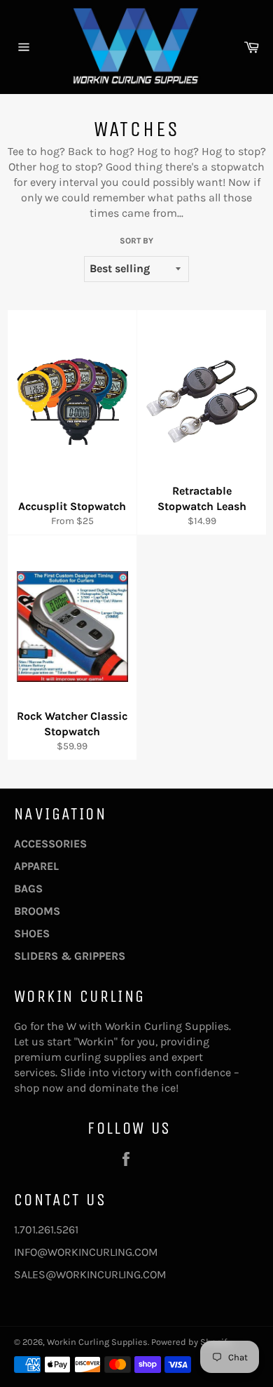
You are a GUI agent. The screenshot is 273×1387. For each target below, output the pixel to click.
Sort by (136, 241)
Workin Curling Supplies (97, 1341)
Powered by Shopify (191, 1341)
